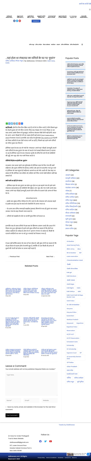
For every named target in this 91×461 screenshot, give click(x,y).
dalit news (51, 61)
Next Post (50, 256)
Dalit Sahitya (71, 291)
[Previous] (1, 9)
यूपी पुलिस (80, 382)
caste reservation (72, 256)
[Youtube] (20, 21)
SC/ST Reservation (73, 338)
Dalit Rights (70, 288)
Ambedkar (70, 241)
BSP (80, 253)
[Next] (90, 9)
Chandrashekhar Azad (75, 260)
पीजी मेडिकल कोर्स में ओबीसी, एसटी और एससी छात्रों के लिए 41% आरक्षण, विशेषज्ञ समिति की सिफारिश (31, 352)
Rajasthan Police (72, 327)
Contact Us (68, 457)
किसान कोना (69, 184)
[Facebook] (14, 21)
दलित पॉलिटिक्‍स (65, 44)
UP (81, 353)
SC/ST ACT (70, 334)
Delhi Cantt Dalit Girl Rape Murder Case (75, 296)
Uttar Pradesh (72, 366)
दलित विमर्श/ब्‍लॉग (74, 44)
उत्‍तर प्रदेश (70, 370)
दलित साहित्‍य (69, 210)
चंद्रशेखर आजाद (70, 188)
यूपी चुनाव (68, 219)
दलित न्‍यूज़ (31, 44)
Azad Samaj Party (73, 245)
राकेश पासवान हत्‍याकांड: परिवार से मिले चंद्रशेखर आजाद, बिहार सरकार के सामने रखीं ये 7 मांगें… (13, 352)
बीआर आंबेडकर (46, 44)
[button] (36, 21)
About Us (74, 457)
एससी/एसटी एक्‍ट (72, 374)
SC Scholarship (71, 349)
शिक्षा (67, 225)
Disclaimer (60, 457)
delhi (79, 291)
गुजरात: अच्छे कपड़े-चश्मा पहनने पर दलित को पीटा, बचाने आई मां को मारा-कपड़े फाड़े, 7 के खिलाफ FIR (31, 320)
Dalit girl (69, 272)
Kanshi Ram (70, 316)
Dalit (69, 264)
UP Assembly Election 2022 (74, 358)
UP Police (70, 362)
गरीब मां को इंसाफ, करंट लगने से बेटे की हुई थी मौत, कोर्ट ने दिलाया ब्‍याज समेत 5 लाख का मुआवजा (49, 352)
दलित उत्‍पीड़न (38, 44)
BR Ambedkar (71, 253)
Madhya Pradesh (72, 319)
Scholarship (70, 345)
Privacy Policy (41, 457)
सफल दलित (69, 229)
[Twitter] (17, 21)
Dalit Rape (70, 284)
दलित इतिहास (70, 194)
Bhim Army (70, 249)
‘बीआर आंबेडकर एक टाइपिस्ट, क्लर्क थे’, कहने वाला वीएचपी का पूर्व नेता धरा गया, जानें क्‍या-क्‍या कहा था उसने (49, 291)
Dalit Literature (71, 276)
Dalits (7, 63)
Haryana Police (71, 312)
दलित (69, 378)
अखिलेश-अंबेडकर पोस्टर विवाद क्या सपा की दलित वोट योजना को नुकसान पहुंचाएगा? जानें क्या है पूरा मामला (13, 291)
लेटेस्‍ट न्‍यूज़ (19, 61)
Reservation (71, 331)
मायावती (68, 216)
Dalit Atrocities (72, 268)
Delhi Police (70, 301)
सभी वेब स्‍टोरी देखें (85, 4)
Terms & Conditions (51, 457)
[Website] (49, 401)
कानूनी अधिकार (70, 178)
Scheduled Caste (72, 342)
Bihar (79, 249)
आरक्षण (58, 44)
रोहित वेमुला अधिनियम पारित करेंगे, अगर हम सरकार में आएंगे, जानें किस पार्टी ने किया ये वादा (31, 291)
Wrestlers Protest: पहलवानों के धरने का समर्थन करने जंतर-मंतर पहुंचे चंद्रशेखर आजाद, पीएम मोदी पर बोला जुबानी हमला (48, 321)
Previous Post (14, 256)
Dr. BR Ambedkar (73, 305)
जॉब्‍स (67, 191)
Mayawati (70, 323)
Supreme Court (72, 353)
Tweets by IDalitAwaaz (67, 425)
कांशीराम (53, 44)
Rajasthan (80, 323)
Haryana (70, 309)
